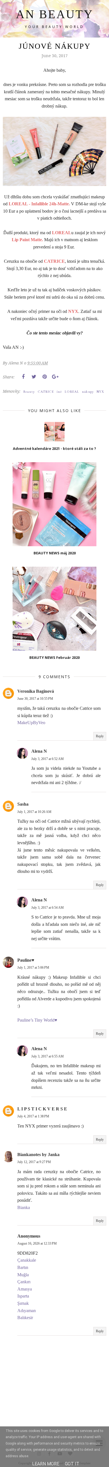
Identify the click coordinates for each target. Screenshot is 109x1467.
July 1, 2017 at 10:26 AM (34, 812)
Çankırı (23, 1281)
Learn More (45, 1463)
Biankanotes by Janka (38, 1154)
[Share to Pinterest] (44, 376)
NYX (100, 392)
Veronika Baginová (35, 691)
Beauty (29, 392)
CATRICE (46, 392)
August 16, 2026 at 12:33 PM (37, 1243)
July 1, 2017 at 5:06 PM (33, 968)
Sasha (23, 804)
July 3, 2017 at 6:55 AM (47, 1056)
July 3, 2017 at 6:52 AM (47, 759)
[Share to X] (33, 376)
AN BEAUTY (54, 14)
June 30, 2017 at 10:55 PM (35, 699)
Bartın (22, 1267)
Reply (100, 736)
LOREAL (72, 392)
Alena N (39, 751)
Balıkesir (25, 1317)
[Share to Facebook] (23, 376)
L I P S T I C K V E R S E (42, 1108)
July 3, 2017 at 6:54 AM (47, 908)
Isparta (23, 1296)
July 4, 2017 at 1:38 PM (33, 1116)
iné (59, 392)
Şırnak (23, 1303)
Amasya (24, 1289)
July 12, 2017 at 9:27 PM (34, 1162)
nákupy (88, 392)
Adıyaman (26, 1310)
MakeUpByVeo (31, 722)
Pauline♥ (25, 960)
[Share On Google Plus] (55, 376)
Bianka (23, 1207)
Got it (72, 1463)
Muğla (23, 1274)
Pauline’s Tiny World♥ (37, 1020)
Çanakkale (26, 1260)
